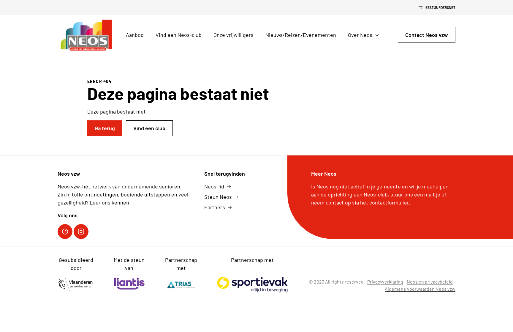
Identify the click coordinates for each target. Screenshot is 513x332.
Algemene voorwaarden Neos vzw (420, 289)
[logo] (87, 35)
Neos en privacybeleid (430, 281)
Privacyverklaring (385, 281)
